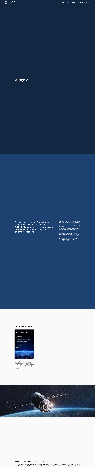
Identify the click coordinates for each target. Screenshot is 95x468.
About (63, 2)
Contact (87, 2)
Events (77, 2)
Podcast (73, 2)
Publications (67, 2)
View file (17, 368)
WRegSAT (82, 2)
